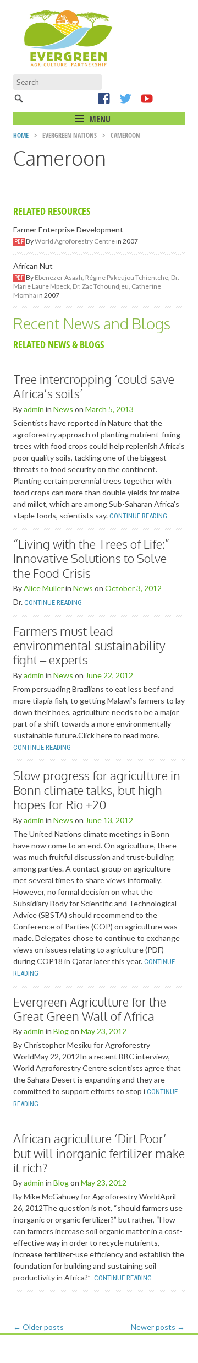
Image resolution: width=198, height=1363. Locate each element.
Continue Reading (138, 516)
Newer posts (158, 1327)
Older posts (38, 1327)
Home (21, 135)
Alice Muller (44, 588)
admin (34, 409)
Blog (61, 1031)
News (63, 409)
